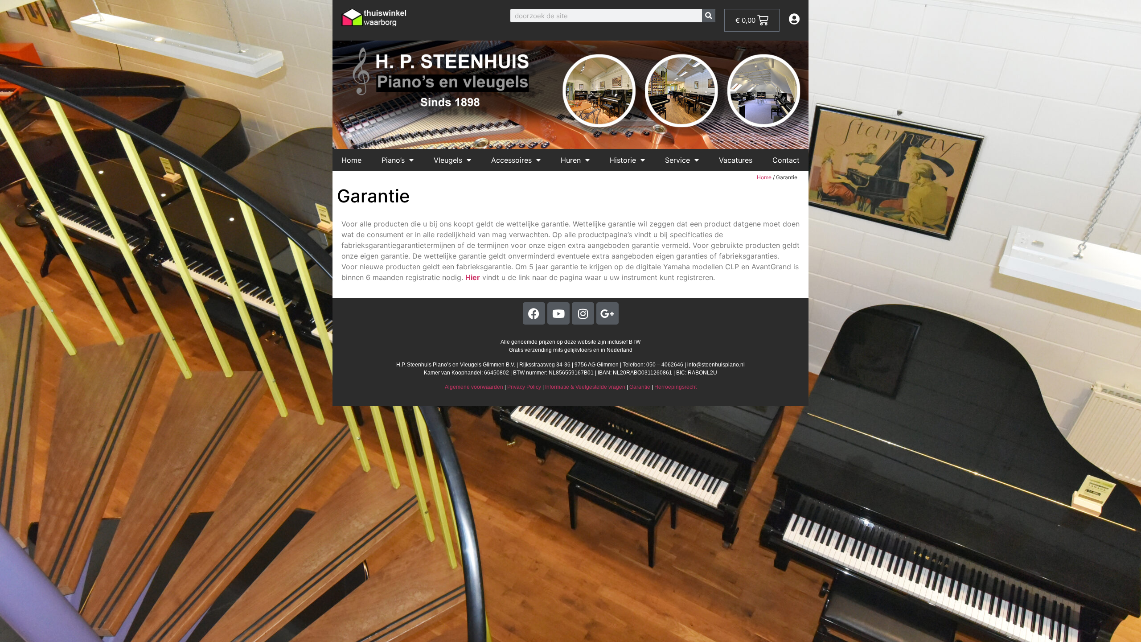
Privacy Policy (524, 387)
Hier (472, 277)
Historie (623, 160)
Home (351, 160)
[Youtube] (558, 313)
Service (677, 160)
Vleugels (448, 160)
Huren (571, 160)
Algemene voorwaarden (474, 387)
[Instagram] (583, 313)
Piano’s (393, 160)
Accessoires (511, 160)
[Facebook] (534, 313)
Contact (786, 160)
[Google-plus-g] (607, 313)
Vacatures (735, 160)
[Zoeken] (708, 15)
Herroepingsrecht (675, 387)
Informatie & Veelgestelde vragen (585, 387)
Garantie (639, 387)
